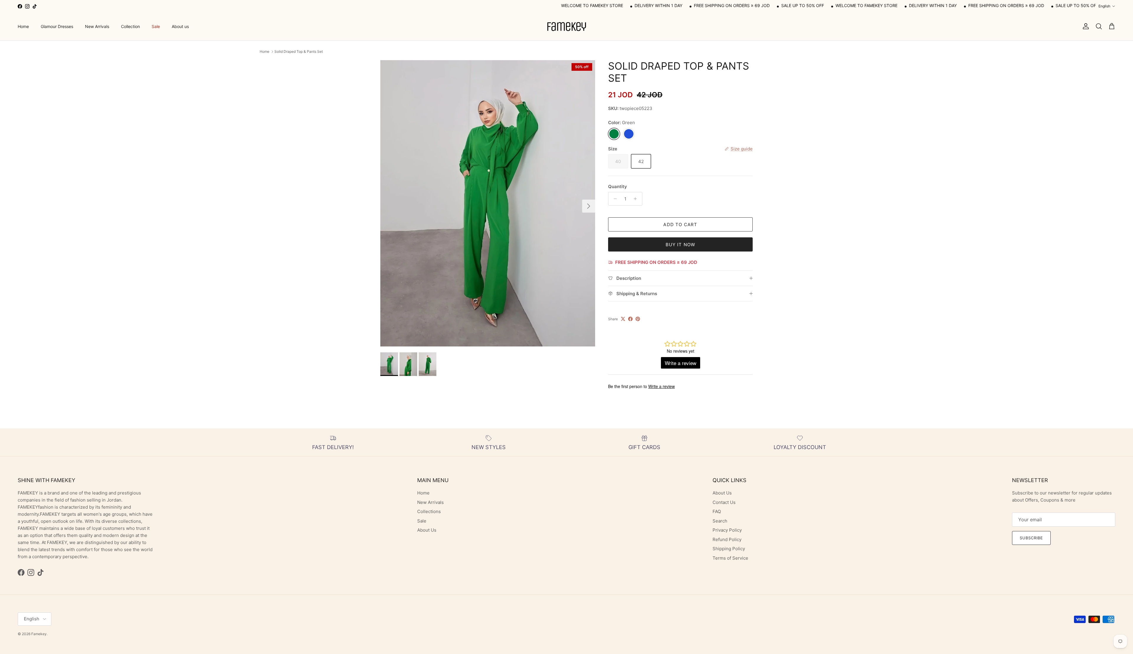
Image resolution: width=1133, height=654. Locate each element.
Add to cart (680, 224)
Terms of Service (730, 558)
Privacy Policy (727, 530)
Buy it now (680, 244)
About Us (426, 530)
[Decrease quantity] (613, 198)
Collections (429, 511)
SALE (731, 5)
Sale (156, 26)
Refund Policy (727, 539)
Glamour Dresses (57, 26)
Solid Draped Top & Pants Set (298, 51)
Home (23, 26)
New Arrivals (97, 26)
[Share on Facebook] (630, 319)
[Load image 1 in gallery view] (487, 203)
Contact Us (724, 502)
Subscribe (1031, 537)
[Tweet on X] (623, 319)
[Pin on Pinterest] (638, 319)
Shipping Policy (729, 548)
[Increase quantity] (637, 198)
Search (720, 521)
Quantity (617, 186)
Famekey (39, 634)
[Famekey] (566, 26)
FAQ (717, 511)
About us (180, 26)
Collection (130, 26)
